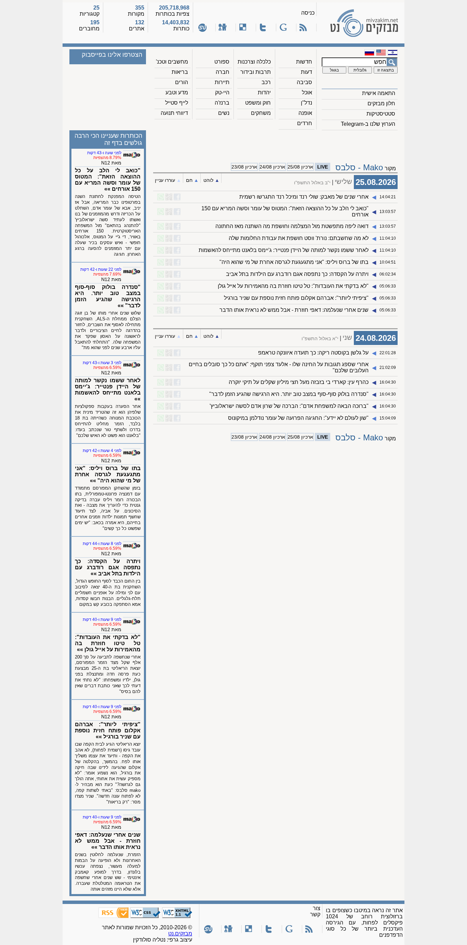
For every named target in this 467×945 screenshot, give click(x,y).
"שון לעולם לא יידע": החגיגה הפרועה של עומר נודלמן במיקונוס (298, 418)
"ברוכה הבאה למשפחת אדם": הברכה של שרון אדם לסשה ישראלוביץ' (289, 406)
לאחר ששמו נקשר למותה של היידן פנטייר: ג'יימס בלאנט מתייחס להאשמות (284, 250)
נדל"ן (306, 103)
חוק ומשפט (258, 103)
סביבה (304, 82)
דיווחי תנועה (174, 113)
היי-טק (222, 92)
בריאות (180, 72)
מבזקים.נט (180, 933)
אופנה (305, 113)
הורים (181, 82)
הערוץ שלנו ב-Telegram (368, 124)
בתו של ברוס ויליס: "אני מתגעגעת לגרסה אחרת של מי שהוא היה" (294, 262)
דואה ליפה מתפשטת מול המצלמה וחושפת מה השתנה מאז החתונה (292, 226)
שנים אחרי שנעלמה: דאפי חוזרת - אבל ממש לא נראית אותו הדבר (294, 310)
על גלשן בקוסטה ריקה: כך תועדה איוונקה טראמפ (313, 353)
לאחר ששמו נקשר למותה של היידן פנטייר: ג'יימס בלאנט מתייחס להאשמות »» (108, 389)
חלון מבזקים (381, 103)
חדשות (304, 62)
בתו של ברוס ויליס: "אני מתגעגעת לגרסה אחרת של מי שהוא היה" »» (108, 474)
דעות (306, 72)
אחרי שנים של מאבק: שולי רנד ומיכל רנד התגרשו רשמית (304, 197)
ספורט (221, 62)
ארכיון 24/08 (272, 167)
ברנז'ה (222, 103)
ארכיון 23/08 (244, 167)
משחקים (261, 113)
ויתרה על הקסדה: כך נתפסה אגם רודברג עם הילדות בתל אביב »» (108, 567)
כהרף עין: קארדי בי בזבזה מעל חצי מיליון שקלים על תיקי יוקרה (299, 382)
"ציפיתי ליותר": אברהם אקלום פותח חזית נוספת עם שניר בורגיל (296, 298)
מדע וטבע (176, 92)
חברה (222, 72)
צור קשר (315, 911)
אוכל (307, 92)
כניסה (308, 13)
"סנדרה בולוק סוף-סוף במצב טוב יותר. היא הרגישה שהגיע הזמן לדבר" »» (108, 296)
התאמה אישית (378, 93)
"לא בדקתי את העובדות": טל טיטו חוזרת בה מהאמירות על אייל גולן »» (108, 643)
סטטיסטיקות (380, 114)
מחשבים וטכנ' (172, 62)
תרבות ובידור (255, 72)
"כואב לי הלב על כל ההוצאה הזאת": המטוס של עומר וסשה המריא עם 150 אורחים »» (108, 180)
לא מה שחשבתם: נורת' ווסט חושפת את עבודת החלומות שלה (299, 238)
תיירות (222, 82)
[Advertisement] (276, 144)
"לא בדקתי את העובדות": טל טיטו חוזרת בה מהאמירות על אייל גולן (293, 286)
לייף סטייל (176, 103)
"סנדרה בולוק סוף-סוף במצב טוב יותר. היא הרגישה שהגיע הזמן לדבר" (289, 394)
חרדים (304, 123)
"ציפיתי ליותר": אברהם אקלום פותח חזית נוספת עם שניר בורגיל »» (108, 730)
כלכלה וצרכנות (254, 62)
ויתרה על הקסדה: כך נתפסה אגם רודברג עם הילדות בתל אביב (297, 274)
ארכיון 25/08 (300, 167)
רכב (266, 82)
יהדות (264, 92)
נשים (223, 113)
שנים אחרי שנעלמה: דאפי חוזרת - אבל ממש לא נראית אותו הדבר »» (108, 841)
